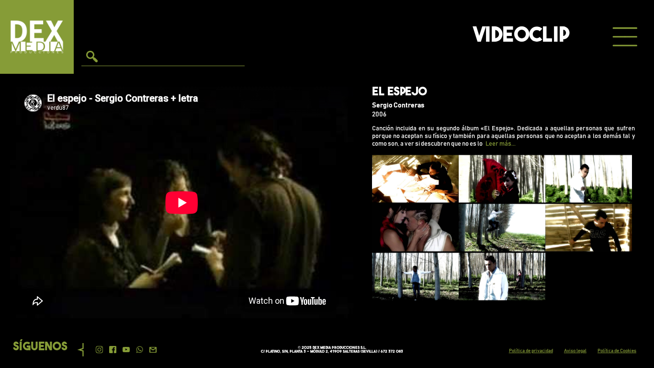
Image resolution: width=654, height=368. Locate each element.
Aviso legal (575, 350)
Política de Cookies (617, 350)
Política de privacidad (531, 350)
